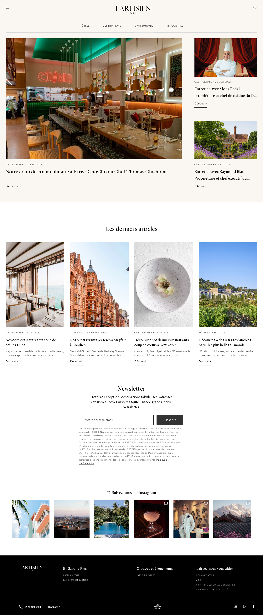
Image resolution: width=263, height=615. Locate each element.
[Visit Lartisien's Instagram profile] (244, 607)
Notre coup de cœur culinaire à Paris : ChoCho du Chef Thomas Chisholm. (87, 171)
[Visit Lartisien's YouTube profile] (236, 607)
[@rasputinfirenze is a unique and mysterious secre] (151, 519)
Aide (198, 580)
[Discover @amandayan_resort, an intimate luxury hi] (232, 519)
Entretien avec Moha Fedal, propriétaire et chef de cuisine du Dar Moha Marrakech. (225, 96)
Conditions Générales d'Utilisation (215, 585)
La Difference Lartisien (76, 580)
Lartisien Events (146, 575)
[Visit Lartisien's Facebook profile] (253, 607)
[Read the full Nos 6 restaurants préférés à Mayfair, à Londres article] (99, 326)
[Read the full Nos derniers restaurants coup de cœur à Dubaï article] (35, 326)
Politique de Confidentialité (212, 589)
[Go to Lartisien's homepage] (133, 10)
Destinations (112, 26)
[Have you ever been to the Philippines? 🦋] (111, 519)
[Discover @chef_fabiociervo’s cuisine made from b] (71, 519)
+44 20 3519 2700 (32, 607)
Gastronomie (144, 25)
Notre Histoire (71, 575)
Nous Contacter (205, 575)
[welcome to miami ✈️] (30, 519)
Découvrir (12, 186)
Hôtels (85, 26)
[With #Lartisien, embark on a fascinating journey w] (191, 519)
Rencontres (175, 26)
